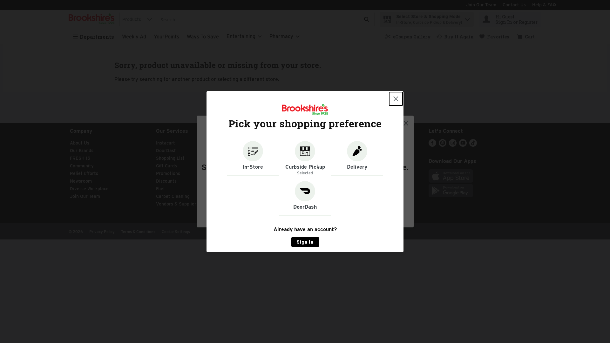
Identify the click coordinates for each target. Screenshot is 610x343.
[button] (253, 158)
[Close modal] (395, 98)
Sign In (305, 242)
